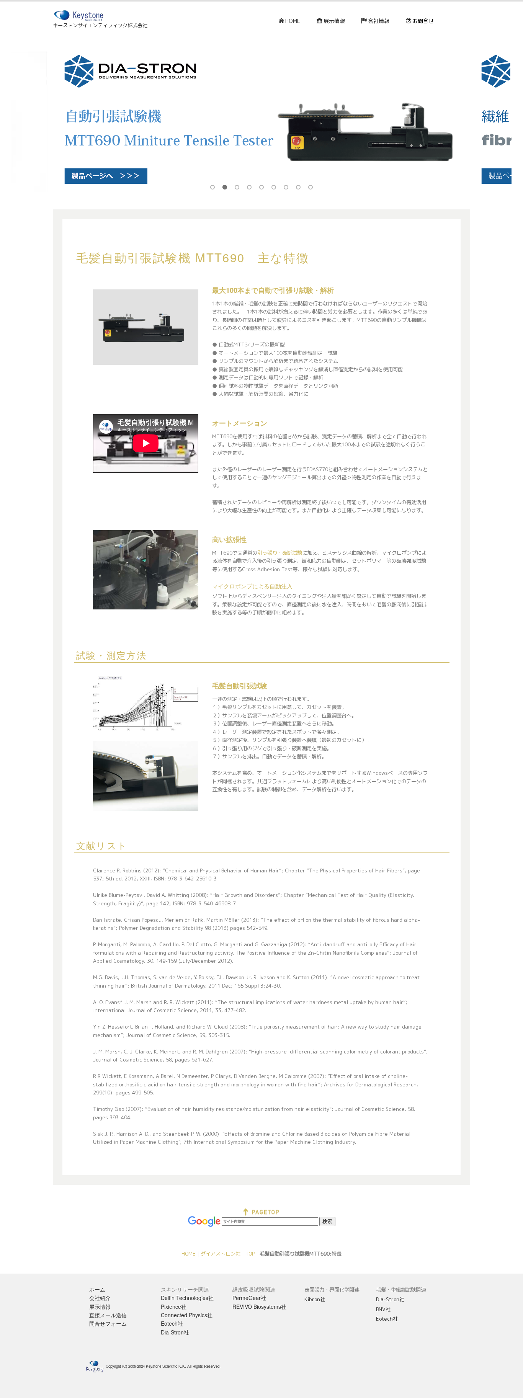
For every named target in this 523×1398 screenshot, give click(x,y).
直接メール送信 (108, 1315)
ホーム (97, 1289)
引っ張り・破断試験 (279, 552)
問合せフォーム (108, 1323)
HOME (292, 20)
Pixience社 (173, 1306)
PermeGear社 (249, 1298)
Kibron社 (314, 1299)
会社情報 (378, 20)
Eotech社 (172, 1323)
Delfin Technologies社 (187, 1298)
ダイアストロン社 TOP (228, 1253)
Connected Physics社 (186, 1315)
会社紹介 (100, 1298)
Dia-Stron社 (175, 1332)
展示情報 (334, 20)
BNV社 (383, 1309)
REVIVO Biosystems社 (259, 1306)
